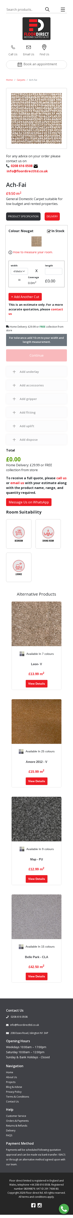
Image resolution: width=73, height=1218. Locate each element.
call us (61, 478)
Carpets (21, 79)
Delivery (52, 216)
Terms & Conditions (17, 1096)
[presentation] (15, 654)
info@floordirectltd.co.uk (24, 1025)
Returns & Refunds (16, 1125)
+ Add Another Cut (25, 297)
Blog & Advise (14, 1087)
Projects (10, 1082)
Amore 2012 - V (36, 761)
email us (17, 483)
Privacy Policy (13, 1092)
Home (9, 79)
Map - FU (36, 859)
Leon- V (36, 664)
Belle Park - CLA (36, 957)
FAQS (9, 1135)
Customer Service (16, 1116)
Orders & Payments (17, 1121)
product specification (23, 216)
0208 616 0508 (19, 1017)
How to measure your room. (32, 252)
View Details (36, 683)
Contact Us (12, 1101)
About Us (11, 1077)
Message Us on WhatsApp (29, 502)
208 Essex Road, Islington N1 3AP (29, 1033)
